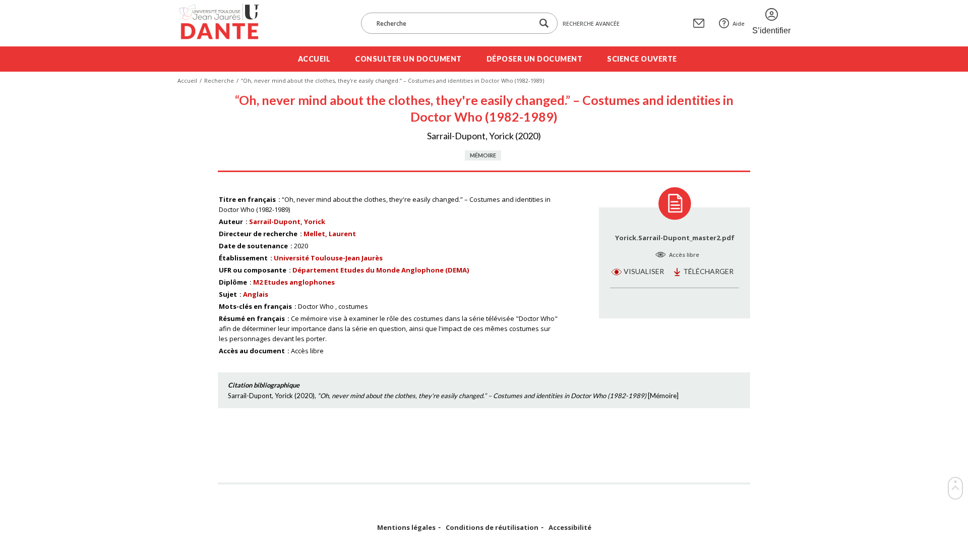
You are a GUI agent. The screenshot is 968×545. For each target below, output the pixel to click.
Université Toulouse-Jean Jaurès (328, 257)
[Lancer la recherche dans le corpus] (544, 23)
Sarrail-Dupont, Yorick (287, 221)
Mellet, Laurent (330, 233)
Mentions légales (406, 527)
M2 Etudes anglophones (294, 282)
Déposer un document (535, 58)
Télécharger (708, 271)
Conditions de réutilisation (492, 527)
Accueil (314, 58)
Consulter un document (408, 58)
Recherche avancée (591, 23)
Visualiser (644, 271)
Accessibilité (570, 527)
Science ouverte (642, 58)
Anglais (255, 294)
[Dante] (225, 23)
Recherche (219, 80)
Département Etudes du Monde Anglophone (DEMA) (380, 270)
